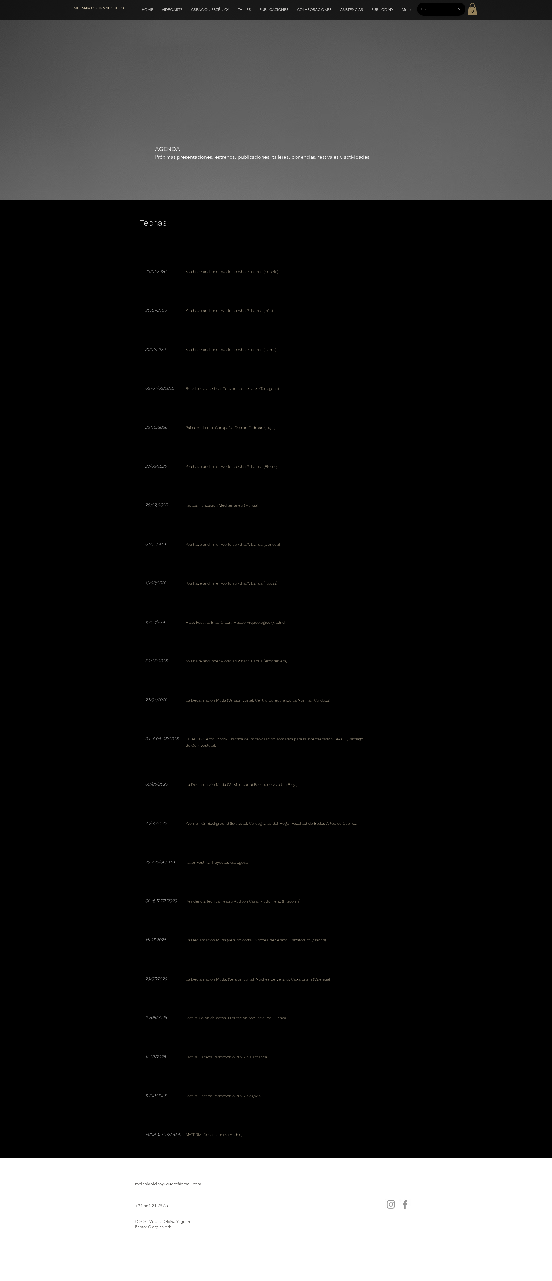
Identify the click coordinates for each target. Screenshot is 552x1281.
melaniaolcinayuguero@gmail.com (168, 1183)
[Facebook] (405, 1204)
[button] (472, 9)
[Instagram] (390, 1204)
